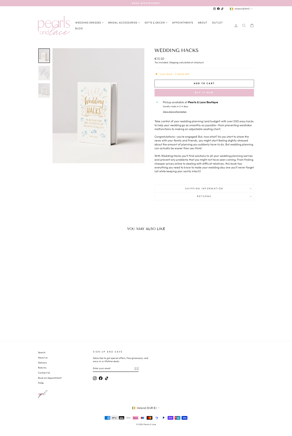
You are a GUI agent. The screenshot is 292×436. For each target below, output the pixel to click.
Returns (204, 196)
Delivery (42, 362)
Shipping (174, 62)
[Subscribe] (137, 369)
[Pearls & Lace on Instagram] (95, 378)
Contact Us (44, 372)
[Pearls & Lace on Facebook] (101, 378)
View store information (175, 111)
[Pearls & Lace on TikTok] (106, 378)
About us (43, 357)
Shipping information (204, 188)
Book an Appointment (50, 377)
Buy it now (204, 92)
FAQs (41, 382)
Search (41, 352)
